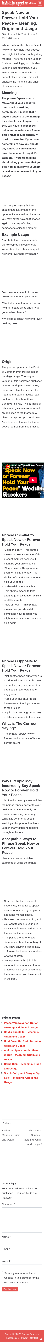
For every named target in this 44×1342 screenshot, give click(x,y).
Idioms (8, 1123)
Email (6, 1248)
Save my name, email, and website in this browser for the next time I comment (21, 1278)
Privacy (24, 1338)
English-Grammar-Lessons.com (20, 2)
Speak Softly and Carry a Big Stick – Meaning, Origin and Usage (22, 1078)
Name (6, 1236)
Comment (8, 1204)
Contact (34, 1338)
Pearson (15, 38)
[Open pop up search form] (40, 1338)
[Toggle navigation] (40, 3)
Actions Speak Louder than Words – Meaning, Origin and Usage (22, 1055)
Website (6, 1261)
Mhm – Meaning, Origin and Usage (11, 1135)
